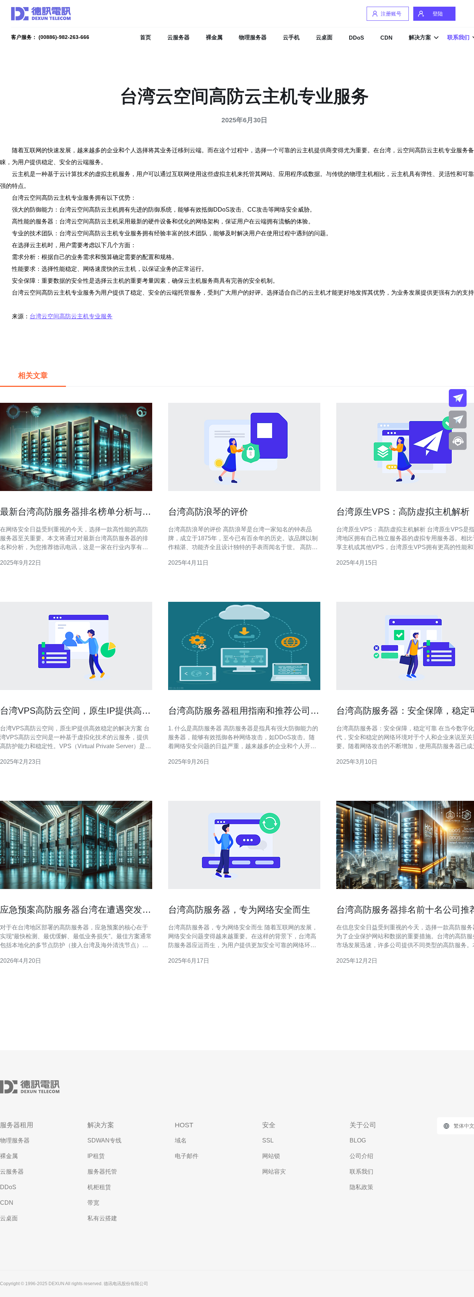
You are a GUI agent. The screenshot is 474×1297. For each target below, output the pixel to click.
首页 (145, 37)
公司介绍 (361, 1156)
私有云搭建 (102, 1218)
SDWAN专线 (104, 1140)
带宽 (93, 1203)
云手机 (291, 37)
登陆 (438, 14)
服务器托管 (102, 1171)
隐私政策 (361, 1187)
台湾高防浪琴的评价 (208, 512)
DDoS (356, 37)
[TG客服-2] (458, 419)
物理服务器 (253, 37)
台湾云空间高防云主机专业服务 (71, 316)
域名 (181, 1140)
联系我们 (361, 1171)
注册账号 (391, 14)
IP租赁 (96, 1156)
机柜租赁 (99, 1187)
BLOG (358, 1140)
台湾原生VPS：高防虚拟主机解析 (403, 512)
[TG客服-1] (458, 398)
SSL (268, 1140)
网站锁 (271, 1156)
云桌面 (324, 37)
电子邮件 (186, 1156)
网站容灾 (274, 1171)
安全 (269, 1125)
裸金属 (214, 37)
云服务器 (178, 37)
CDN (386, 37)
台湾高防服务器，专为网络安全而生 (239, 910)
